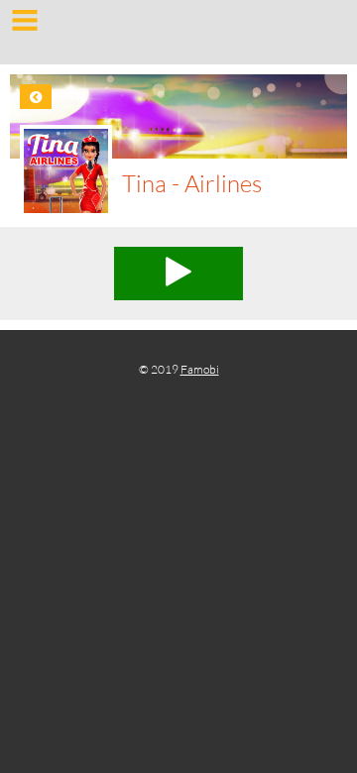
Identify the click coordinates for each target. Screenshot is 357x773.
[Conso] (178, 34)
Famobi (199, 369)
